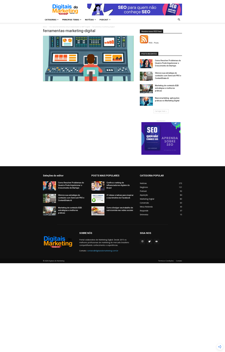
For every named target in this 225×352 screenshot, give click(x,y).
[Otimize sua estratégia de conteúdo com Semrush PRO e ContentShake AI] (146, 76)
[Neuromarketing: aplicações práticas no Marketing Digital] (146, 101)
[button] (179, 20)
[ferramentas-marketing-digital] (88, 81)
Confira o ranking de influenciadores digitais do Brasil (118, 185)
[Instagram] (142, 241)
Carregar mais (160, 111)
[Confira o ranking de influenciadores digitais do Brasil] (97, 185)
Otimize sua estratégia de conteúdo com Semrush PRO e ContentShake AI (168, 75)
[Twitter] (149, 241)
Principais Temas (70, 19)
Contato (179, 261)
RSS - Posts (153, 43)
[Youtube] (156, 241)
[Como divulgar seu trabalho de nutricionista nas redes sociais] (97, 210)
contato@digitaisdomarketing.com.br (102, 250)
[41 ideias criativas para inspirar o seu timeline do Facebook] (97, 198)
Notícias (89, 19)
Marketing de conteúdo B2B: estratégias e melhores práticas (167, 88)
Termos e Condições (166, 261)
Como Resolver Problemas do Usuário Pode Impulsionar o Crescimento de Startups (168, 63)
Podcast (104, 19)
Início (45, 27)
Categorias (50, 19)
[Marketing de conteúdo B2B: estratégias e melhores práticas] (146, 88)
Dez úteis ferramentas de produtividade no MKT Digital (69, 27)
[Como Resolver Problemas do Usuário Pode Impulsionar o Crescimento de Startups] (146, 63)
